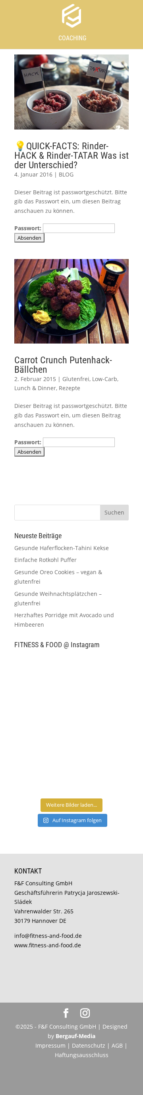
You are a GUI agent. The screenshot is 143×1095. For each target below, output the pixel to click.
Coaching (72, 38)
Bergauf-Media (75, 1036)
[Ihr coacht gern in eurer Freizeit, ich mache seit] (42, 707)
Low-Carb (104, 379)
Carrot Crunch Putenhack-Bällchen (63, 365)
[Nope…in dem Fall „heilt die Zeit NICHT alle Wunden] (101, 776)
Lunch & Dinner (35, 388)
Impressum (50, 1045)
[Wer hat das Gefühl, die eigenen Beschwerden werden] (101, 742)
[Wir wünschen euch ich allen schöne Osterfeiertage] (42, 742)
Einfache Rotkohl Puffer (45, 559)
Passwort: (28, 228)
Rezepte (69, 388)
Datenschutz (89, 1045)
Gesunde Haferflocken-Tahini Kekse (61, 548)
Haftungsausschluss (81, 1055)
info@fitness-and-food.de (48, 935)
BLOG (66, 174)
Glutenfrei (75, 379)
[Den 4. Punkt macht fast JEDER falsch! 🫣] (101, 672)
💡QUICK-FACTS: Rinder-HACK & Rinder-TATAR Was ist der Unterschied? (71, 156)
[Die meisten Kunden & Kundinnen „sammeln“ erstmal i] (42, 776)
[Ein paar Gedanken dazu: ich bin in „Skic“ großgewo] (101, 707)
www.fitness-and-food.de (47, 945)
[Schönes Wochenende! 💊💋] (42, 672)
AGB (117, 1045)
